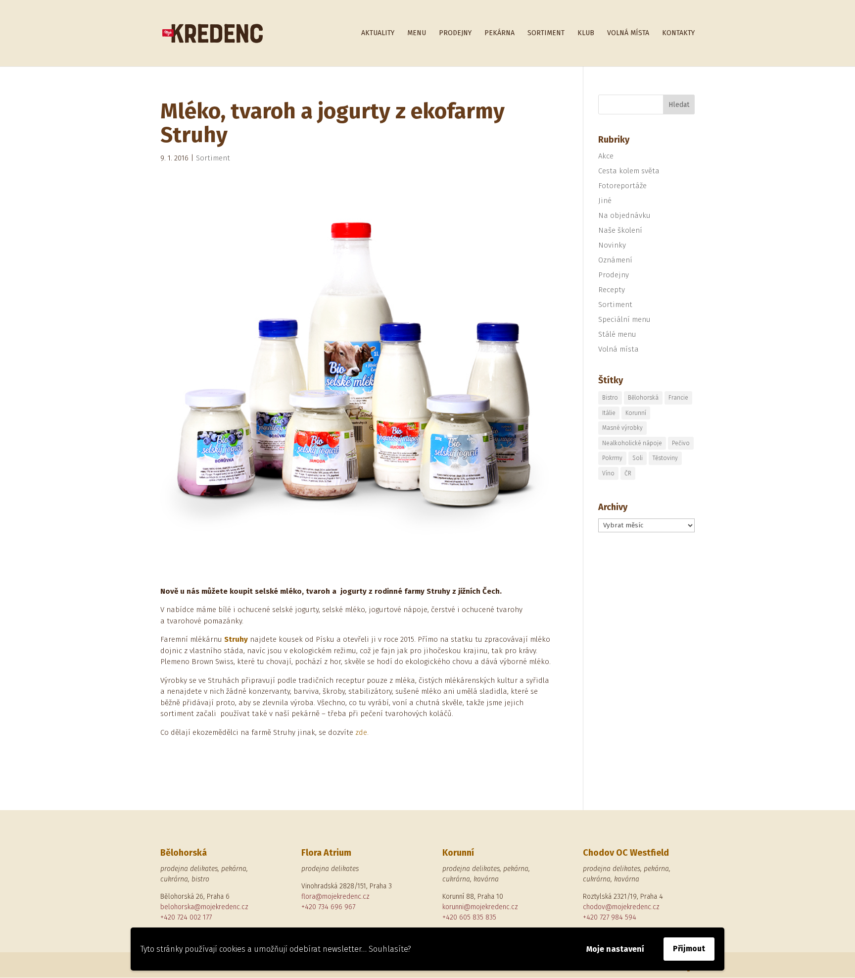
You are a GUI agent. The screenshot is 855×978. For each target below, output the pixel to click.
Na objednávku (624, 215)
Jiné (605, 200)
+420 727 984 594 (609, 917)
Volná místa (628, 33)
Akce (606, 156)
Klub (585, 33)
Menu (416, 33)
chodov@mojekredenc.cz (621, 907)
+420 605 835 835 (469, 917)
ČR (627, 473)
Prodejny (455, 33)
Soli (637, 458)
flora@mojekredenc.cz (335, 896)
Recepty (611, 289)
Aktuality (377, 33)
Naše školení (620, 230)
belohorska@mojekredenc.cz (204, 907)
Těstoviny (665, 458)
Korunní (635, 413)
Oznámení (615, 260)
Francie (678, 397)
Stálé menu (617, 334)
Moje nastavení (615, 949)
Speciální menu (624, 319)
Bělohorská (643, 397)
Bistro (610, 397)
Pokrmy (612, 458)
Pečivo (681, 443)
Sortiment (546, 33)
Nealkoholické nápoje (632, 443)
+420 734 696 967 (328, 907)
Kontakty (678, 33)
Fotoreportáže (622, 185)
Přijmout (689, 948)
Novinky (612, 245)
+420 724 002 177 (186, 917)
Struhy (236, 639)
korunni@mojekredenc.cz (480, 907)
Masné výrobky (622, 427)
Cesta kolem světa (629, 170)
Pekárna (499, 33)
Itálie (609, 413)
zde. (362, 732)
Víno (608, 473)
